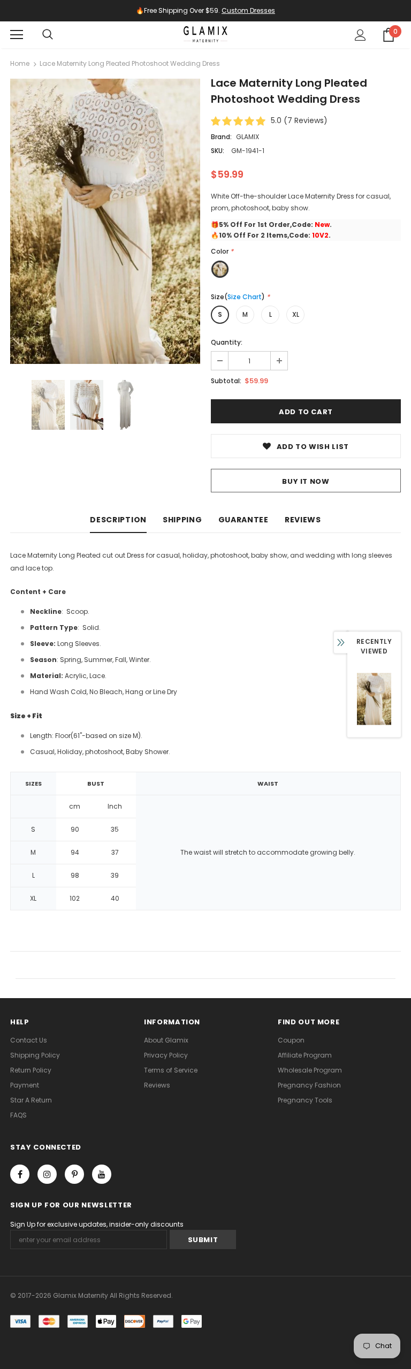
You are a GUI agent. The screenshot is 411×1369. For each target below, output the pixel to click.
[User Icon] (360, 35)
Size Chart (244, 296)
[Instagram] (47, 1174)
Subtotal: (226, 380)
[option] (105, 221)
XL (295, 314)
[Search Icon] (47, 34)
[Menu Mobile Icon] (16, 34)
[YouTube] (101, 1174)
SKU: (217, 150)
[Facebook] (19, 1174)
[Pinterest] (74, 1174)
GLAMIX (247, 136)
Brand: (221, 136)
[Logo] (205, 34)
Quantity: (226, 342)
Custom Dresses (248, 10)
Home (19, 63)
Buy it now (306, 481)
